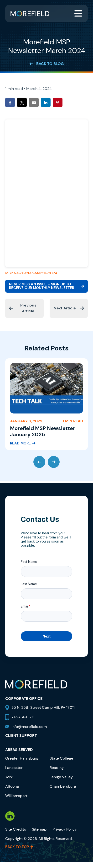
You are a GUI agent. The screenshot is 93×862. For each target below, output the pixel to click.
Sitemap (39, 829)
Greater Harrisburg (21, 758)
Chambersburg (63, 786)
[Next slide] (54, 462)
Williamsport (16, 795)
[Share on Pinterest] (57, 102)
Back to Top (17, 847)
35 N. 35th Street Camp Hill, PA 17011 (43, 707)
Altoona (12, 786)
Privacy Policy (64, 829)
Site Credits (15, 829)
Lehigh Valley (61, 776)
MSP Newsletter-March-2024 (31, 273)
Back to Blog (50, 63)
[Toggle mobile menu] (78, 13)
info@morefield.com (29, 726)
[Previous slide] (39, 462)
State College (61, 758)
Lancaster (14, 767)
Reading (57, 767)
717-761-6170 (22, 717)
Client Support (21, 735)
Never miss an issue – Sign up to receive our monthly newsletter (41, 286)
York (9, 776)
